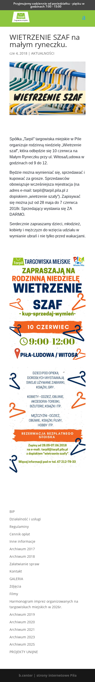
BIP (12, 511)
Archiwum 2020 (22, 622)
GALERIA (16, 578)
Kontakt (16, 571)
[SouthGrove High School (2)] (48, 473)
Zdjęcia (15, 586)
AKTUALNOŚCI (42, 53)
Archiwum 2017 (22, 549)
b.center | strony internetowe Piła (47, 675)
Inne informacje (22, 541)
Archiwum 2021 (22, 629)
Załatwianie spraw (24, 564)
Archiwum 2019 (22, 614)
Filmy (14, 593)
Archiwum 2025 (22, 644)
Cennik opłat (20, 534)
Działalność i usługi (25, 519)
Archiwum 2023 (22, 637)
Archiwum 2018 (22, 556)
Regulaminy (19, 526)
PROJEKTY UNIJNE (24, 651)
